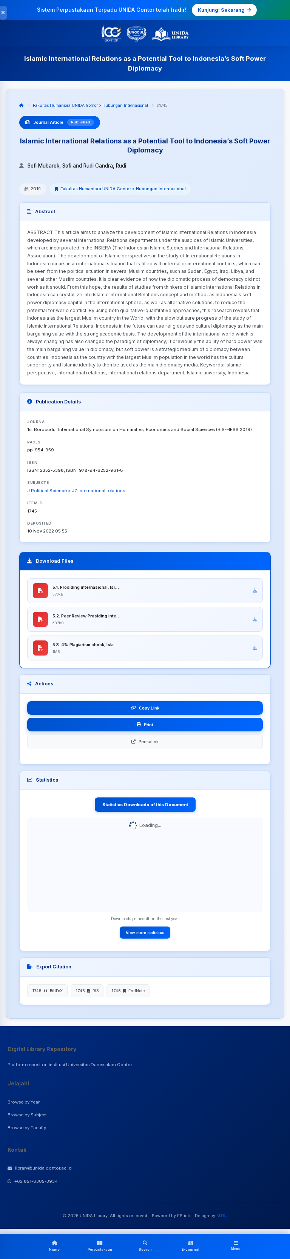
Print (148, 724)
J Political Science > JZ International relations (76, 490)
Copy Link (149, 708)
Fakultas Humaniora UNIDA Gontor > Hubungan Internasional (90, 105)
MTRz (222, 1215)
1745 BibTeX (47, 990)
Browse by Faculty (27, 1127)
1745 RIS (87, 990)
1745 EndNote (128, 990)
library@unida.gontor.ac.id (43, 1168)
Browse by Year (24, 1102)
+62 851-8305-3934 (36, 1181)
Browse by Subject (27, 1114)
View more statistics (145, 932)
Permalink (149, 741)
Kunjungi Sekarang (221, 10)
